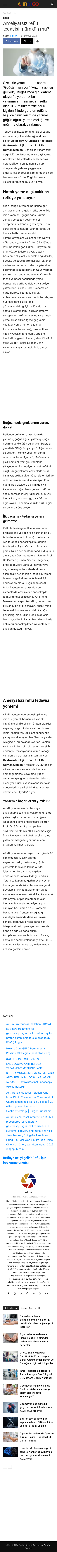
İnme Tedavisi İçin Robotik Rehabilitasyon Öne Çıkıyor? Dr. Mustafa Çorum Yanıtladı (36, 1374)
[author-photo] (28, 1188)
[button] (5, 4)
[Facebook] (9, 1294)
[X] (41, 1294)
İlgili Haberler (11, 1308)
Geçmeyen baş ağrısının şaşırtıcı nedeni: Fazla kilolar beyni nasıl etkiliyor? (36, 1407)
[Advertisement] (28, 387)
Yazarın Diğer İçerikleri (31, 1308)
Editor (13, 35)
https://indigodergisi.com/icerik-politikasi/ (28, 1197)
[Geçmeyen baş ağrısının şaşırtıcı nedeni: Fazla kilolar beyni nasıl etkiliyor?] (10, 1407)
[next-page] (10, 1467)
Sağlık (16, 13)
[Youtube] (47, 1294)
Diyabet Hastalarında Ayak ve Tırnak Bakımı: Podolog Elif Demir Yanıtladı (37, 1437)
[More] (37, 41)
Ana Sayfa (7, 13)
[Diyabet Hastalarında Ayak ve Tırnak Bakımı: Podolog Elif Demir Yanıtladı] (10, 1437)
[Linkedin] (22, 1294)
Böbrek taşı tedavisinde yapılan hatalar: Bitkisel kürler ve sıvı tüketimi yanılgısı (37, 1422)
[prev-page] (5, 1467)
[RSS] (34, 1294)
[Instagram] (15, 1294)
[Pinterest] (28, 1294)
